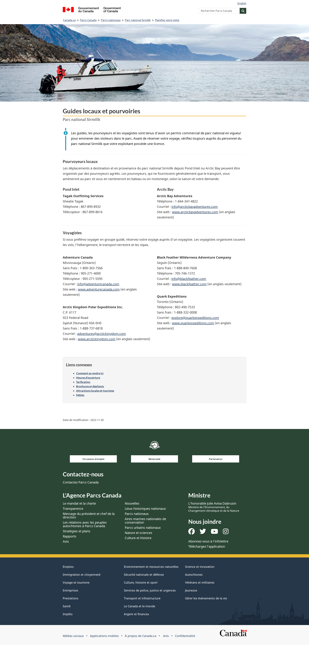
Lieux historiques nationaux (145, 508)
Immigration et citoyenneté (81, 574)
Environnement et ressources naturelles (151, 567)
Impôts (68, 614)
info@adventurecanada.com (98, 284)
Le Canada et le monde (139, 606)
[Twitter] (203, 532)
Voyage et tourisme (76, 582)
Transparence (73, 508)
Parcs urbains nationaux (143, 527)
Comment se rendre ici (89, 373)
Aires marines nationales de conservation (145, 521)
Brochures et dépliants (90, 386)
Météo (80, 395)
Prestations (70, 598)
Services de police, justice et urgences (150, 590)
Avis (66, 541)
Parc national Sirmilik (138, 20)
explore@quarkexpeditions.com (195, 317)
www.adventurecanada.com (99, 289)
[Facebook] (191, 532)
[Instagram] (226, 532)
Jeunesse (191, 590)
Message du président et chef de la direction (89, 515)
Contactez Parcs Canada (81, 482)
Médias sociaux (73, 636)
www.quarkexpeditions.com (193, 323)
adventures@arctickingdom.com (101, 333)
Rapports (69, 536)
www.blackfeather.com (189, 284)
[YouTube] (214, 532)
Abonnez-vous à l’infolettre (208, 541)
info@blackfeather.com (188, 278)
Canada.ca (69, 20)
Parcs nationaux (111, 20)
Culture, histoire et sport (141, 582)
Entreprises (70, 590)
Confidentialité (185, 636)
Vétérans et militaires (199, 582)
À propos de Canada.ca (140, 636)
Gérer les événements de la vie (206, 598)
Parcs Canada (88, 20)
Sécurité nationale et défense (144, 574)
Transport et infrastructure (142, 598)
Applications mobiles (104, 636)
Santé (66, 606)
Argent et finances (136, 614)
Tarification (83, 382)
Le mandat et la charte (79, 503)
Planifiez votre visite (167, 20)
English (241, 3)
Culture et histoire (138, 538)
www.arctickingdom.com (96, 339)
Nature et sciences (138, 533)
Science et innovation (199, 567)
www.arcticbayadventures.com (195, 212)
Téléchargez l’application (206, 546)
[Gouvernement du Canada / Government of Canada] (92, 10)
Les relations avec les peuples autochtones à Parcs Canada (85, 524)
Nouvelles (132, 503)
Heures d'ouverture (88, 377)
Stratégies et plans (76, 531)
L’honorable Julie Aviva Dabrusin (213, 506)
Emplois (68, 567)
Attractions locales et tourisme (95, 390)
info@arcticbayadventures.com (194, 206)
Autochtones (194, 574)
